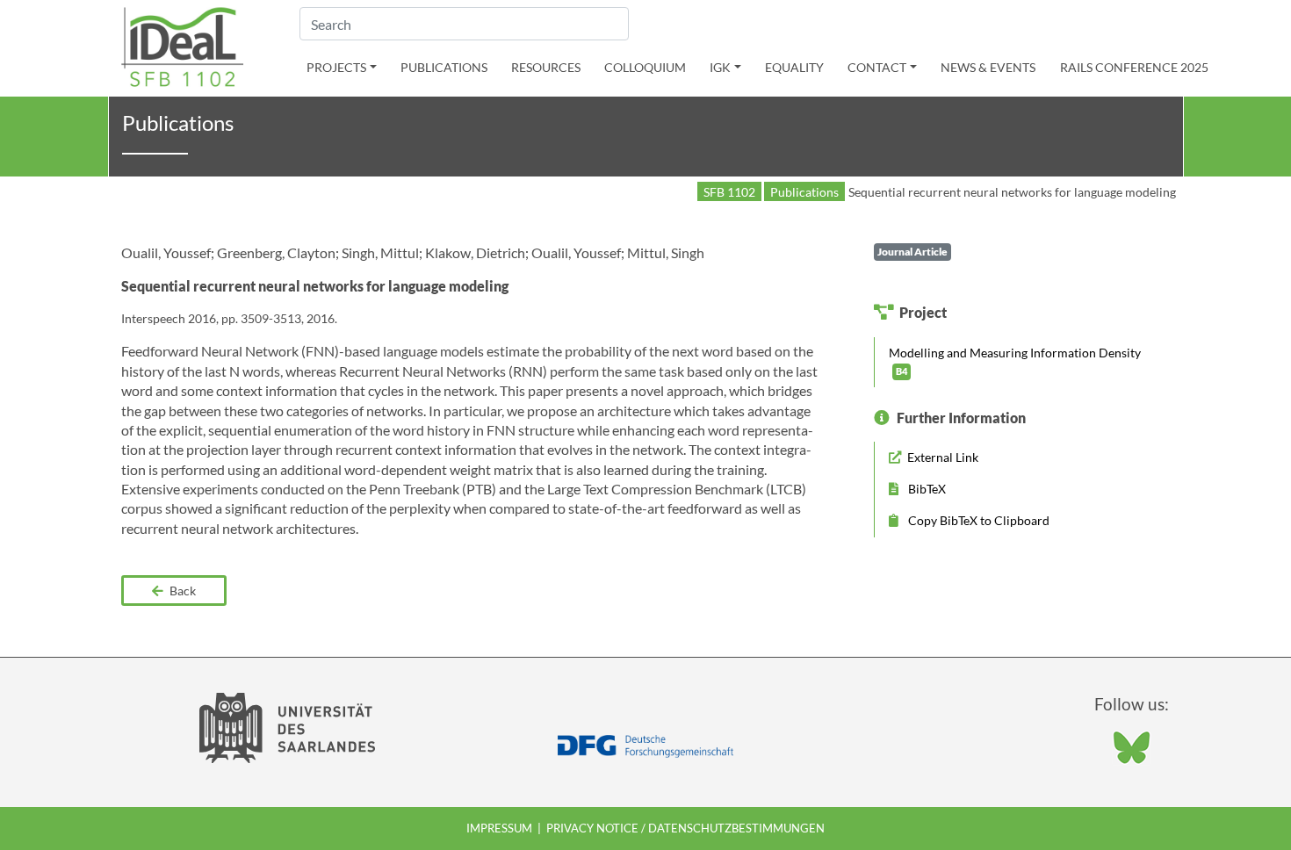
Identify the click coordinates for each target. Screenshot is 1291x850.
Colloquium (645, 67)
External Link (941, 457)
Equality (794, 67)
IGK (720, 67)
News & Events (988, 67)
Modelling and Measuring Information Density (1015, 361)
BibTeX (925, 488)
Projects (336, 67)
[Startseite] (182, 45)
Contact (876, 67)
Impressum (499, 828)
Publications (443, 67)
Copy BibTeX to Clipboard (977, 520)
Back (181, 590)
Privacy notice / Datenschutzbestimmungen (685, 828)
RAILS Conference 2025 (1134, 67)
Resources (546, 67)
